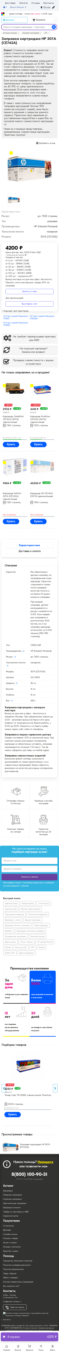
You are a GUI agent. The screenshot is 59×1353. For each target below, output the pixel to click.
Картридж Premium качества (17, 925)
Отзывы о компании (12, 1247)
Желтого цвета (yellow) (30, 909)
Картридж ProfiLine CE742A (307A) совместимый (40, 419)
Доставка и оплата (30, 551)
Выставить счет (29, 304)
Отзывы (35, 3)
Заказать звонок (29, 877)
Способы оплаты (10, 1234)
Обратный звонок (17, 1307)
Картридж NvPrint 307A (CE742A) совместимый (12, 496)
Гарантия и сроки (10, 1251)
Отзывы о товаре (10, 1238)
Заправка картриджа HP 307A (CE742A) (35, 1145)
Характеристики (29, 545)
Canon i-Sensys (26, 942)
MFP (32, 947)
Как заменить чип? (11, 1286)
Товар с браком (10, 1273)
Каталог (18, 1350)
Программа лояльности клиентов (17, 1261)
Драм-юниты (10, 942)
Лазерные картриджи (12, 1195)
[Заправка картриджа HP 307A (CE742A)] (29, 169)
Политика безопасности (13, 1269)
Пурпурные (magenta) (14, 914)
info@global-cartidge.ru (12, 1302)
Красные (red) (11, 909)
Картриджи (8, 1191)
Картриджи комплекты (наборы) (30, 931)
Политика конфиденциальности (17, 1265)
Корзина (45, 20)
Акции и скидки (10, 1242)
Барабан (8, 931)
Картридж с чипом (13, 920)
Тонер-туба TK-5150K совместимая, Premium (27, 1095)
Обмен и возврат (10, 1278)
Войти (52, 1350)
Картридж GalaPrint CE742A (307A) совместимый (13, 419)
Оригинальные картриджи (14, 1203)
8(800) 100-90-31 (29, 1174)
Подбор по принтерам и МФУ (16, 1212)
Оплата (23, 3)
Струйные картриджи (12, 1199)
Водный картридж (32, 920)
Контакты (48, 3)
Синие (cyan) (43, 903)
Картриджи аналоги (12, 1207)
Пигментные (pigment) (37, 914)
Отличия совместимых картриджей (18, 1282)
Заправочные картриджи (15, 936)
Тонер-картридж (41, 925)
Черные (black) (28, 903)
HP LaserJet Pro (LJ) (45, 942)
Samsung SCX (21, 947)
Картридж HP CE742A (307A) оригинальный (41, 495)
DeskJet (8, 947)
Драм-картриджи (26, 953)
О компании (8, 1226)
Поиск (41, 1350)
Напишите (45, 1162)
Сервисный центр (10, 1216)
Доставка (10, 3)
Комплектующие (38, 936)
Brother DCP (10, 953)
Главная (6, 1350)
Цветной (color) (11, 903)
